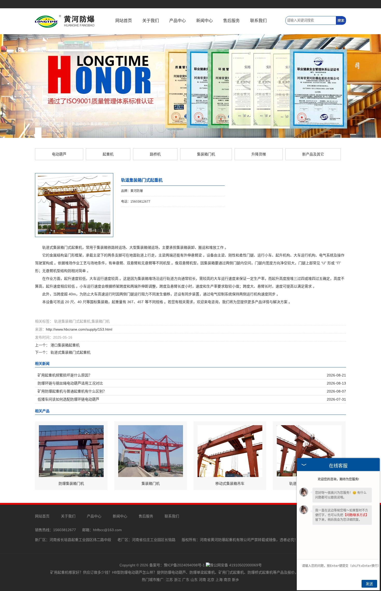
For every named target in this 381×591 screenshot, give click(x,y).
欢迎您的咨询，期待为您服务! (338, 479)
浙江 (177, 580)
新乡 (235, 580)
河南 (202, 580)
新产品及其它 (313, 154)
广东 (185, 580)
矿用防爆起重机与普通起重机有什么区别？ (72, 391)
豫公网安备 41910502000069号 (236, 565)
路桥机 (155, 154)
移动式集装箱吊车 (229, 483)
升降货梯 (258, 154)
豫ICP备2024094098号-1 (184, 565)
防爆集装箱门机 (71, 483)
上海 (219, 580)
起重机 (108, 154)
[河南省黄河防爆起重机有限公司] (65, 21)
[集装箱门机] (150, 451)
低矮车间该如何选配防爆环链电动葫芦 (68, 399)
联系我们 (258, 20)
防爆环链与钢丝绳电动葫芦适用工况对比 (70, 383)
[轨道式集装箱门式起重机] (309, 451)
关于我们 (150, 20)
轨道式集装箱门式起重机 (70, 352)
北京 (210, 580)
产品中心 (177, 20)
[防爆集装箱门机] (71, 451)
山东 (194, 580)
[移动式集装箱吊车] (229, 451)
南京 (227, 580)
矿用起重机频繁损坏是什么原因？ (65, 375)
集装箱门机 (99, 124)
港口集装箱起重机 (65, 345)
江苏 (169, 580)
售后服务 (231, 20)
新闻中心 (204, 20)
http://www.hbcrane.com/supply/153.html (79, 329)
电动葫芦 (59, 154)
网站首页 (123, 20)
